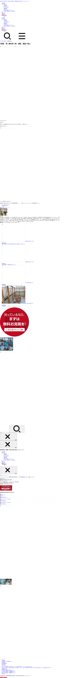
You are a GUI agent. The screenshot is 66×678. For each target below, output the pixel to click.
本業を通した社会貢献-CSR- (7, 661)
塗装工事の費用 (3, 500)
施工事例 (3, 13)
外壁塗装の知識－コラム (6, 669)
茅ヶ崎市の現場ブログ (4, 41)
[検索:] (4, 432)
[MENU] (22, 39)
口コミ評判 (4, 665)
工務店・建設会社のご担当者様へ (9, 11)
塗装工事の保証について (4, 497)
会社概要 (3, 451)
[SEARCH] (7, 39)
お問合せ (3, 673)
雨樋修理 (5, 8)
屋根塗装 (5, 454)
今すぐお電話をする (3, 677)
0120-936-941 (6, 483)
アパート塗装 (6, 7)
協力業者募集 (4, 663)
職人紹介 (3, 14)
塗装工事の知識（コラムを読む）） (6, 502)
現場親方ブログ (4, 668)
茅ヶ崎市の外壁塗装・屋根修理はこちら (9, 671)
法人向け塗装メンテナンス (8, 10)
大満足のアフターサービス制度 (5, 499)
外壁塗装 (5, 453)
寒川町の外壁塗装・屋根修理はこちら (8, 670)
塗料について (3, 494)
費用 (4, 16)
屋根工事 (5, 9)
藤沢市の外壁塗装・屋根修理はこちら (8, 672)
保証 (2, 12)
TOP (2, 659)
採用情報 (3, 662)
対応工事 (3, 452)
